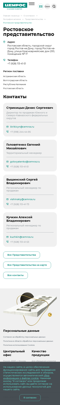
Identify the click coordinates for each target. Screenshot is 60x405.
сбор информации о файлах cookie (26, 377)
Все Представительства (21, 254)
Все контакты (15, 275)
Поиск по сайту (54, 6)
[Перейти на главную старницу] (15, 6)
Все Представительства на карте (27, 265)
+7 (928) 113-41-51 (17, 63)
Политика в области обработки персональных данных (28, 341)
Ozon (47, 6)
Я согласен (30, 397)
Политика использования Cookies (19, 345)
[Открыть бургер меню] (32, 3)
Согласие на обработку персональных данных (24, 337)
